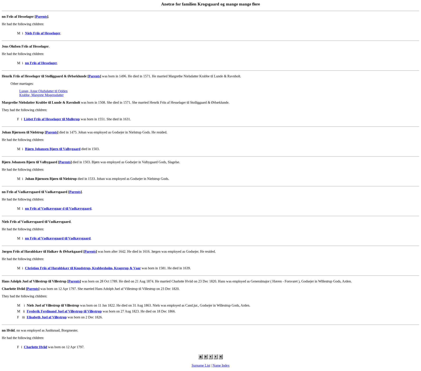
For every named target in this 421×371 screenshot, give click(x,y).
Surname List (201, 365)
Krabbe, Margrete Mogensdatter (41, 95)
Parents (41, 16)
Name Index (221, 365)
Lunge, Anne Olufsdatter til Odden (43, 91)
